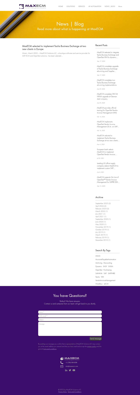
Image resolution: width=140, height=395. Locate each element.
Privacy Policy (62, 392)
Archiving (98, 263)
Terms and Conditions (74, 392)
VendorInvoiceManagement (105, 280)
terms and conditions (49, 349)
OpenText (98, 270)
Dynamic (98, 266)
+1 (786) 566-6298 (71, 362)
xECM (106, 284)
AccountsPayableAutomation (105, 259)
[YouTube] (73, 370)
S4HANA (98, 273)
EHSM (110, 266)
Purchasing (107, 270)
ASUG (97, 256)
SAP (105, 273)
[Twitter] (70, 370)
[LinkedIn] (66, 370)
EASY (105, 266)
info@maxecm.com (72, 366)
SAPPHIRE (111, 273)
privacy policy (91, 346)
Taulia (97, 277)
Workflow (99, 284)
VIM (102, 277)
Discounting (108, 263)
